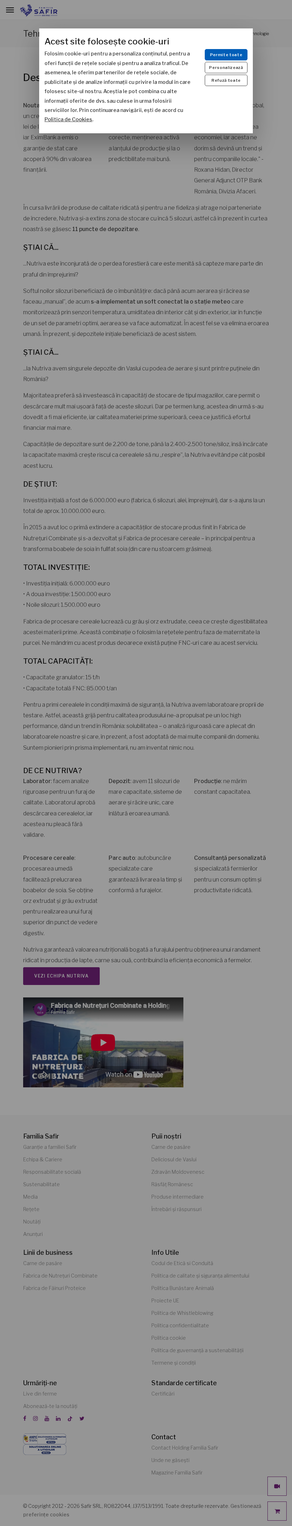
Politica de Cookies (68, 119)
